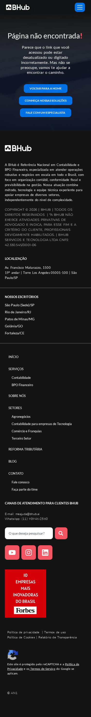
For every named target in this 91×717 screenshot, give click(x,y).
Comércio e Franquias (27, 431)
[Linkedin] (45, 552)
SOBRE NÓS (17, 396)
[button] (19, 305)
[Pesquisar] (61, 533)
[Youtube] (12, 552)
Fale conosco (20, 482)
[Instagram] (28, 552)
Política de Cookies (21, 637)
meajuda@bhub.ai (28, 514)
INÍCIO (13, 357)
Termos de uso (55, 632)
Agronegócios (21, 416)
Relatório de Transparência (57, 637)
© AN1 (12, 693)
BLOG (12, 461)
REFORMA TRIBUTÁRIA (25, 449)
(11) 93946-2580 (35, 519)
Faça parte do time (25, 489)
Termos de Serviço (42, 669)
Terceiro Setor (21, 438)
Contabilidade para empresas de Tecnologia (42, 424)
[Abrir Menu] (80, 7)
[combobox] (29, 533)
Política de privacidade (23, 632)
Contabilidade (21, 378)
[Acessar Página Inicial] (18, 7)
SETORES (15, 408)
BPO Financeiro (22, 385)
